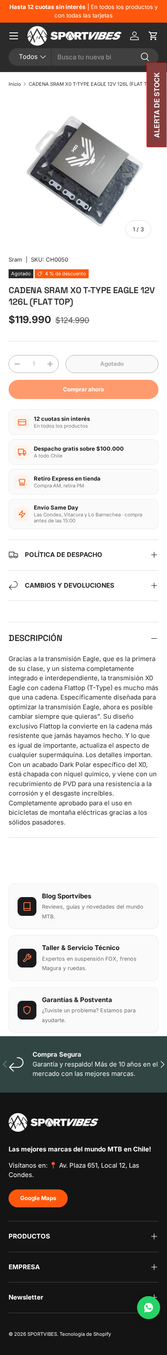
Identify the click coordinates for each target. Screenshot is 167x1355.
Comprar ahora (83, 389)
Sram (15, 259)
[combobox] (83, 57)
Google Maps (38, 1198)
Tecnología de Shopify (85, 1334)
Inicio (15, 84)
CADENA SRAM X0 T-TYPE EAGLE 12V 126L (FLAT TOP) (92, 84)
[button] (153, 35)
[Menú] (13, 35)
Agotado (112, 363)
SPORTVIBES (42, 1334)
